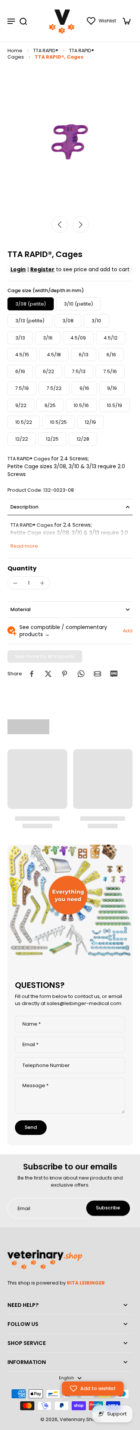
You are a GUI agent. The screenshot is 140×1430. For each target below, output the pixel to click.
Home (14, 50)
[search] (23, 20)
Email (30, 1045)
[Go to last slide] (60, 224)
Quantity (22, 568)
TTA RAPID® (45, 50)
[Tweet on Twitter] (48, 674)
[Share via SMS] (114, 674)
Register (42, 269)
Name (31, 1024)
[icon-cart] (124, 20)
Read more (24, 546)
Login (18, 269)
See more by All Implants (45, 656)
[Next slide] (80, 224)
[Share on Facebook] (32, 674)
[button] (93, 1389)
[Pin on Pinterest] (64, 674)
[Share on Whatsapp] (81, 674)
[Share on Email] (97, 674)
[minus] (15, 583)
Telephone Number (46, 1065)
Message (35, 1085)
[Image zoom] (70, 142)
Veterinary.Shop (79, 1419)
